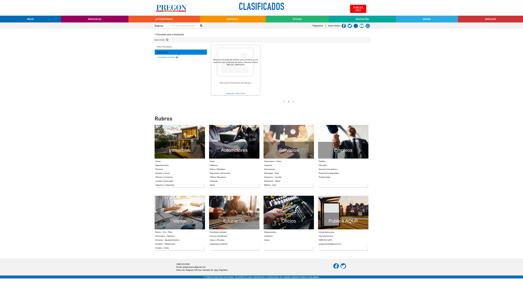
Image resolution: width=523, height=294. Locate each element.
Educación (160, 40)
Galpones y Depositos (164, 185)
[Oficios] (289, 212)
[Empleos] (343, 141)
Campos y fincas (162, 173)
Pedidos (322, 161)
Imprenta (268, 165)
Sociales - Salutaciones (165, 244)
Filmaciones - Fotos (272, 161)
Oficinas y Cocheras (164, 177)
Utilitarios (214, 165)
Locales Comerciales (164, 181)
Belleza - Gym (270, 185)
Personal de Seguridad (328, 173)
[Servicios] (289, 141)
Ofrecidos (323, 165)
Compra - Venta (162, 248)
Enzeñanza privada (218, 232)
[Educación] (234, 212)
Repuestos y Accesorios (220, 173)
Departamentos (162, 165)
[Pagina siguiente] (293, 101)
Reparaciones (270, 232)
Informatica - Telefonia (164, 236)
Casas (158, 161)
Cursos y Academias (218, 236)
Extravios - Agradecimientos (167, 240)
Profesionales (324, 177)
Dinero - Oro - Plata (163, 232)
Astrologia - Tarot (271, 173)
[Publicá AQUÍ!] (343, 212)
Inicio (30, 19)
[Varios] (180, 212)
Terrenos (159, 169)
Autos (212, 161)
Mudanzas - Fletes (272, 181)
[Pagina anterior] (283, 101)
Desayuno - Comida (272, 177)
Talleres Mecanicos (218, 177)
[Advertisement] (181, 75)
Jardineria (268, 236)
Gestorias (214, 181)
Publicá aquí (358, 9)
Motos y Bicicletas (217, 169)
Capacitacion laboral (218, 244)
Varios (212, 185)
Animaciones (269, 169)
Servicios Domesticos (328, 169)
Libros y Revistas (217, 240)
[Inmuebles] (180, 141)
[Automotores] (234, 141)
